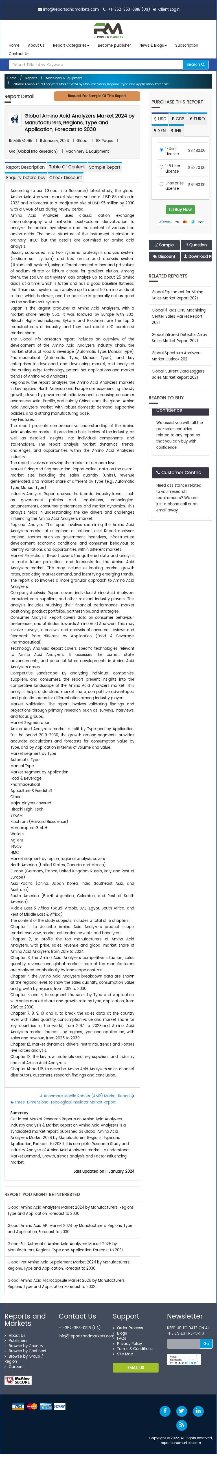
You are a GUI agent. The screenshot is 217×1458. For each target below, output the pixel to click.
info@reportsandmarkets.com (71, 10)
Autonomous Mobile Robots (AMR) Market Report (85, 1096)
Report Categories (70, 46)
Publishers (18, 1341)
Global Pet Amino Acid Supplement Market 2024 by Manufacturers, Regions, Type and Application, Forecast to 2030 (69, 1266)
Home (14, 46)
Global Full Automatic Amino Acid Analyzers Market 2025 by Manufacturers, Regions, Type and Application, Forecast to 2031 (65, 1247)
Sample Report (104, 167)
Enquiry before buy (25, 177)
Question (197, 245)
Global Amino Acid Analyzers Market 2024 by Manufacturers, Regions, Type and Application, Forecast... (91, 84)
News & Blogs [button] (151, 46)
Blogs (122, 1334)
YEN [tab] (161, 130)
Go (206, 1343)
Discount (166, 256)
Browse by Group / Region (24, 1359)
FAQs (121, 1339)
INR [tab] (177, 130)
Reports (31, 78)
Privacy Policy (129, 1344)
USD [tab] (161, 119)
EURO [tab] (198, 119)
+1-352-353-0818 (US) (129, 10)
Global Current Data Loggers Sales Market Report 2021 (178, 375)
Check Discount (65, 177)
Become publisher (114, 46)
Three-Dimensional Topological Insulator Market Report (65, 1102)
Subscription (186, 46)
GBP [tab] (179, 119)
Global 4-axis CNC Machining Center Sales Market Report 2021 (179, 317)
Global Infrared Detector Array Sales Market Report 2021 (179, 338)
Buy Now (183, 209)
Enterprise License (174, 186)
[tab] (67, 167)
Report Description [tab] (25, 167)
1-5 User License (172, 169)
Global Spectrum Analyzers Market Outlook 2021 (176, 356)
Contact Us (19, 54)
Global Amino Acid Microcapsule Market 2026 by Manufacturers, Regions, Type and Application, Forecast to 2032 (66, 1284)
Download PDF (199, 256)
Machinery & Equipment (64, 78)
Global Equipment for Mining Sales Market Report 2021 (177, 295)
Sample (166, 245)
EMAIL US (136, 1367)
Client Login (168, 10)
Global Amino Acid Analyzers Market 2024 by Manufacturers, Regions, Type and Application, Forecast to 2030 (80, 123)
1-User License (172, 152)
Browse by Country (26, 1346)
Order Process (130, 1328)
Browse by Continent (28, 1351)
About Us (36, 46)
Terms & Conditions (135, 1349)
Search (194, 64)
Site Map (125, 1354)
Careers (16, 1367)
